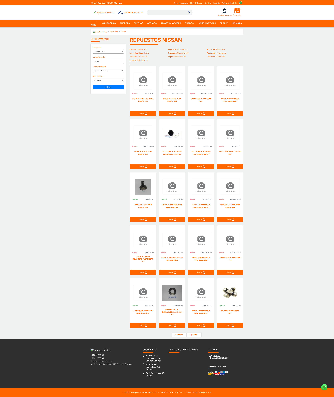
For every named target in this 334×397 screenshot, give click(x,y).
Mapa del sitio (180, 392)
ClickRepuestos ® (204, 392)
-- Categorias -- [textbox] (99, 52)
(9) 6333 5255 (115, 3)
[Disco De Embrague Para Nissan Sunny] (172, 240)
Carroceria (109, 23)
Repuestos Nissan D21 (138, 49)
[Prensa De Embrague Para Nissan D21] (201, 293)
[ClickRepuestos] (100, 32)
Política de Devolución (230, 3)
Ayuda (176, 3)
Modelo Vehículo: (99, 67)
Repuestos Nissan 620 (216, 57)
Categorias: (97, 47)
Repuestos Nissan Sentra (178, 49)
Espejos (138, 23)
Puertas (125, 23)
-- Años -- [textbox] (97, 80)
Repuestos (114, 32)
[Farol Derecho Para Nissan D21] (143, 134)
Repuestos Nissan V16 (216, 49)
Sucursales (184, 3)
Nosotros (208, 3)
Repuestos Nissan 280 (177, 57)
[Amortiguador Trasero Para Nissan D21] (143, 293)
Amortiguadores (171, 23)
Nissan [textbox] (96, 61)
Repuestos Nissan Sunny (139, 53)
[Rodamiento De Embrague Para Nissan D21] (172, 293)
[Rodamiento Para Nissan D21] (230, 134)
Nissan (123, 32)
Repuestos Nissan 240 (138, 57)
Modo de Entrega (196, 3)
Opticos (152, 23)
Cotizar (142, 113)
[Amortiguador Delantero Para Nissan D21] (143, 240)
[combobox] (108, 52)
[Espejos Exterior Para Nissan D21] (230, 187)
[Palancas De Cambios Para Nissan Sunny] (201, 134)
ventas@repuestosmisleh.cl (101, 361)
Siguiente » (194, 335)
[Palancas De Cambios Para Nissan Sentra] (172, 134)
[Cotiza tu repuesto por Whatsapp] (240, 2)
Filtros (224, 23)
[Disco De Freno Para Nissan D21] (172, 81)
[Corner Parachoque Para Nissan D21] (230, 81)
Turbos (189, 23)
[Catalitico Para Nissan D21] (201, 81)
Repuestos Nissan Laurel (216, 53)
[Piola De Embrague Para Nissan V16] (143, 81)
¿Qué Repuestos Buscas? (133, 12)
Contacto (216, 3)
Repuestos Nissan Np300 (178, 53)
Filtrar (108, 87)
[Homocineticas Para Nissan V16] (143, 187)
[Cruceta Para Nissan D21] (230, 293)
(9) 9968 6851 (99, 3)
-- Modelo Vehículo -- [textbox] (101, 71)
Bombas (237, 23)
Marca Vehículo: (99, 57)
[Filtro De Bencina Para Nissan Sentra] (172, 187)
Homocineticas (207, 23)
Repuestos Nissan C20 (139, 60)
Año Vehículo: (98, 76)
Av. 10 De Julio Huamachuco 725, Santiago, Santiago (111, 364)
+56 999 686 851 (98, 355)
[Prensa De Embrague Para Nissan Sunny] (201, 187)
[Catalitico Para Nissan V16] (230, 240)
